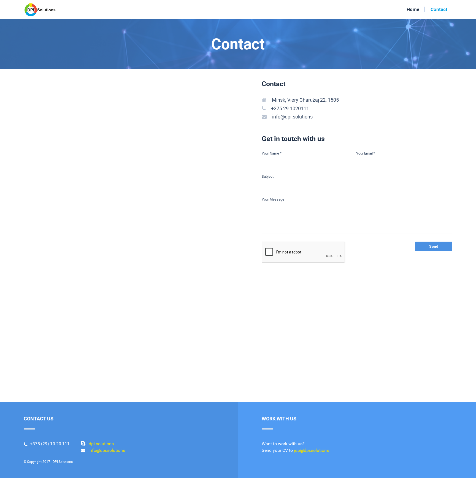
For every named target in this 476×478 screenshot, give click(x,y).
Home (413, 9)
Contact (439, 9)
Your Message (273, 199)
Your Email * (365, 153)
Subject (268, 176)
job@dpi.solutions (311, 450)
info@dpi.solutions (292, 117)
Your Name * (272, 153)
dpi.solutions (101, 443)
